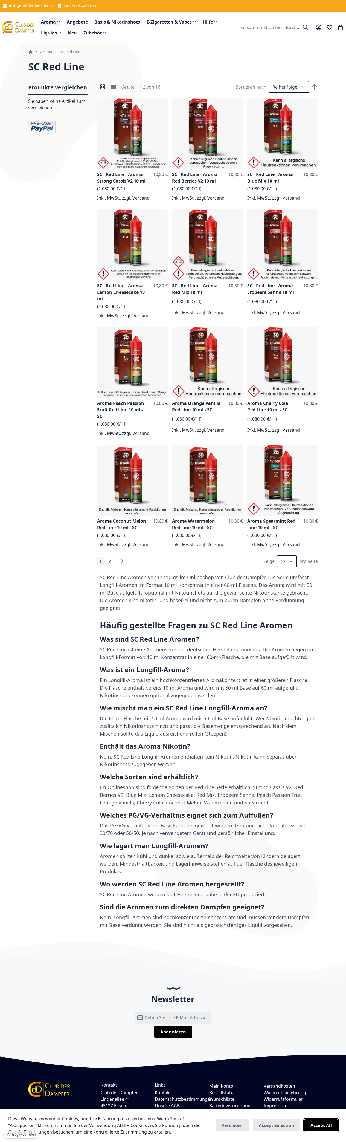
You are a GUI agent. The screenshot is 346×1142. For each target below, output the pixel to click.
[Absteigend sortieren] (314, 87)
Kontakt (163, 1093)
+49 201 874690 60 (79, 5)
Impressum (275, 1106)
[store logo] (18, 27)
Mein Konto (221, 1086)
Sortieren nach (251, 87)
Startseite (30, 52)
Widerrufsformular (283, 1099)
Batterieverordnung (230, 1106)
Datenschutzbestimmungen (184, 1099)
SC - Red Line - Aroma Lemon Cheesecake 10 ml (121, 292)
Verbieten (232, 1125)
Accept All (321, 1125)
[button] (162, 103)
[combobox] (274, 27)
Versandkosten (279, 1086)
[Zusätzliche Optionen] (42, 127)
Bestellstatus (222, 1093)
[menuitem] (50, 21)
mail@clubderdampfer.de (31, 5)
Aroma (46, 51)
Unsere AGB (167, 1106)
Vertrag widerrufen (21, 1134)
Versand (141, 198)
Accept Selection (276, 1125)
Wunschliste (221, 1099)
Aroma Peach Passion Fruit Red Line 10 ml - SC (120, 409)
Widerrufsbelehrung (285, 1093)
